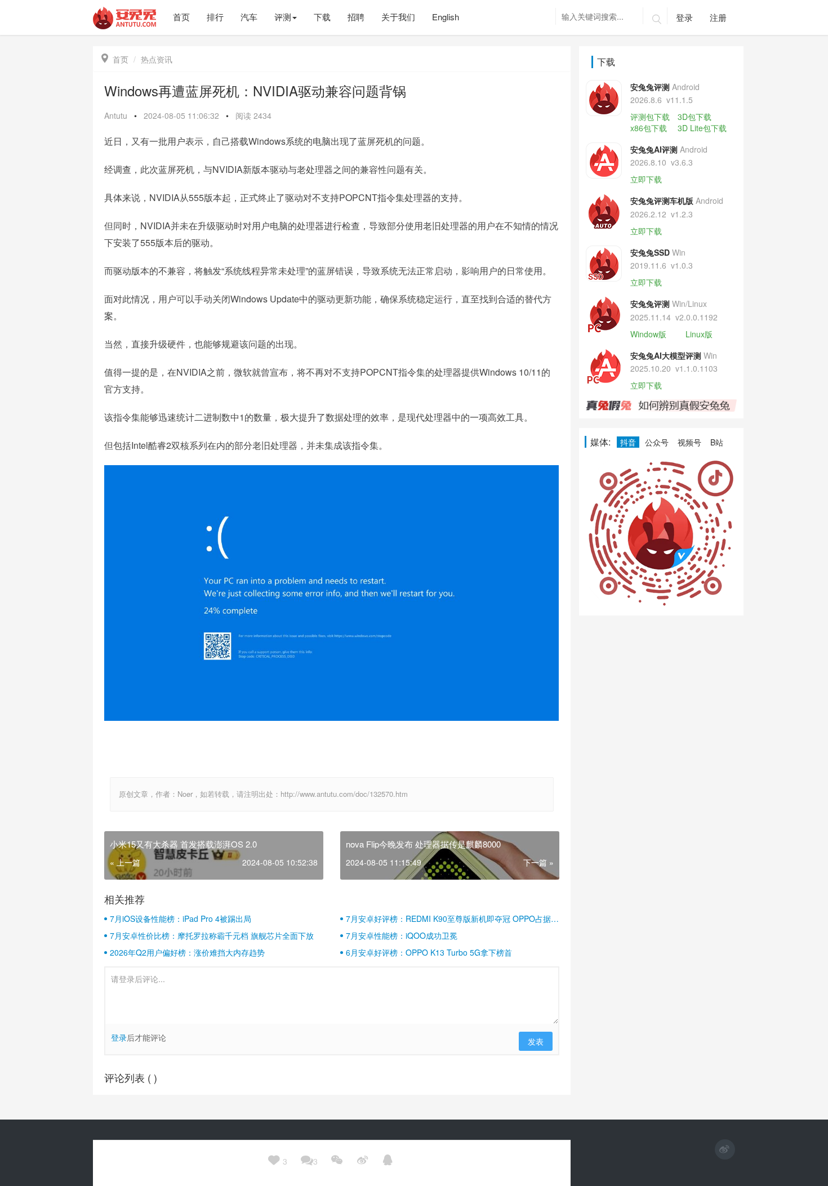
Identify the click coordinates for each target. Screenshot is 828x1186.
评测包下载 (650, 116)
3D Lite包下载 (702, 127)
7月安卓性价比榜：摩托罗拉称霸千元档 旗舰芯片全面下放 (212, 935)
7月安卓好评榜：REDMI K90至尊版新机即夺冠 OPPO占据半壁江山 (452, 918)
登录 (684, 17)
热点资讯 (156, 59)
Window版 (648, 334)
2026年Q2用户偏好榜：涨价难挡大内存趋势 (187, 952)
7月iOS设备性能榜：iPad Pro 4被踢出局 (180, 918)
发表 (536, 1041)
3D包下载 (694, 116)
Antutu (115, 115)
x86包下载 (648, 127)
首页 (114, 59)
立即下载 (646, 179)
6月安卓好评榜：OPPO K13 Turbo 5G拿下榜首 (429, 952)
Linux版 (699, 334)
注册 (718, 17)
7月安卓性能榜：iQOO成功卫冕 (401, 935)
